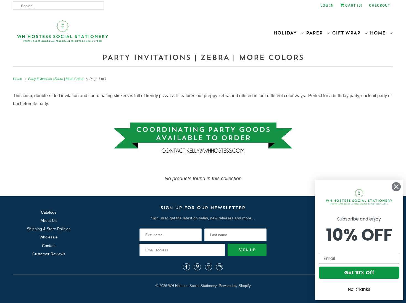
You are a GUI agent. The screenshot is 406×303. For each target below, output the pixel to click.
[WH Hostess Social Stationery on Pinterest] (197, 266)
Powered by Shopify (235, 286)
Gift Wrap (348, 33)
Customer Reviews (48, 254)
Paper (316, 33)
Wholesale (48, 237)
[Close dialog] (396, 187)
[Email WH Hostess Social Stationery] (219, 266)
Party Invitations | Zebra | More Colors (203, 57)
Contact (49, 245)
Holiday (286, 33)
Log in (327, 5)
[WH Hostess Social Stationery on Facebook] (186, 266)
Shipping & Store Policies (48, 229)
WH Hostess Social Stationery (192, 286)
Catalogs (48, 212)
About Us (49, 220)
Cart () (353, 5)
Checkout (379, 5)
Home (379, 33)
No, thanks (359, 289)
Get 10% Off (359, 272)
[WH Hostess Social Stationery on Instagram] (208, 266)
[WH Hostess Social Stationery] (106, 33)
